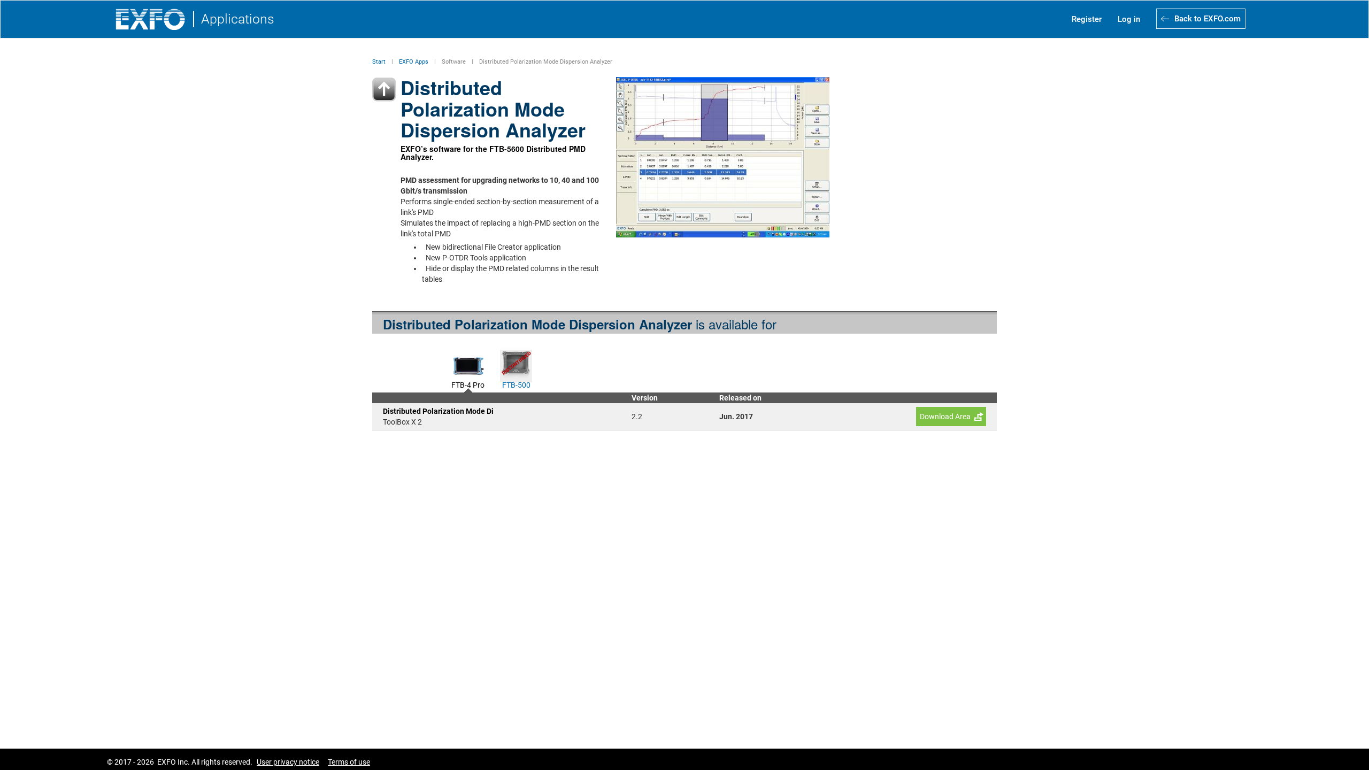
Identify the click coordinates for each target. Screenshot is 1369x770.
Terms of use (349, 762)
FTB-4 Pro (467, 384)
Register (1087, 19)
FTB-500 (516, 384)
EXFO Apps (413, 61)
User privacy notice (288, 762)
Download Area (945, 416)
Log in (1129, 19)
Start (379, 61)
